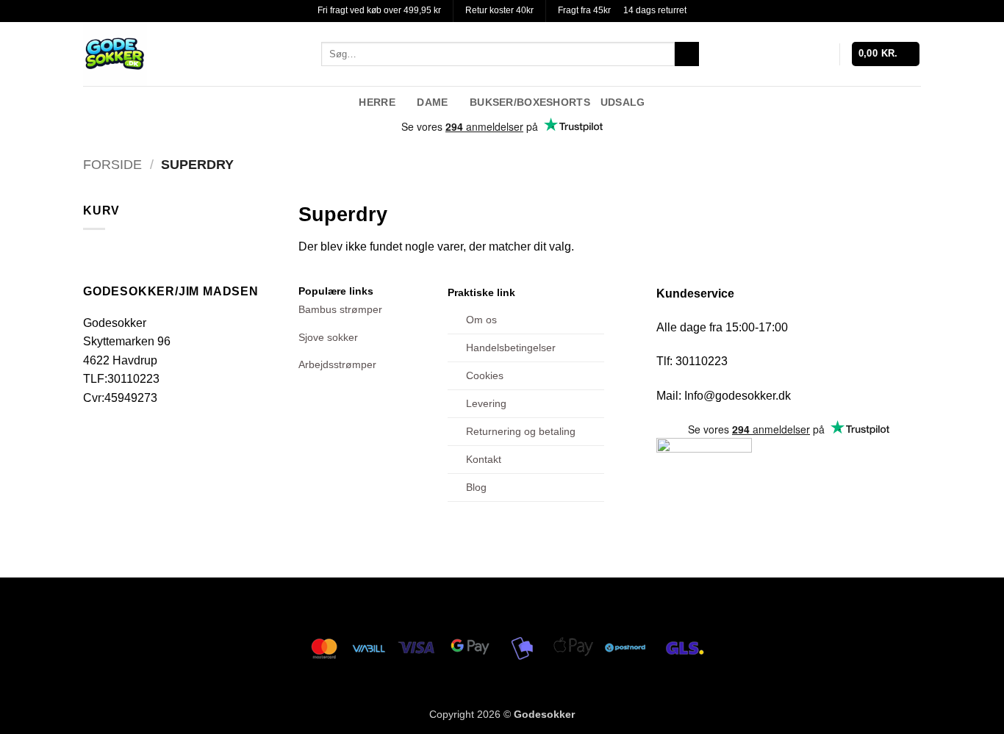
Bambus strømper (340, 309)
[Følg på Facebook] (873, 101)
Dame (432, 102)
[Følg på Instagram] (892, 101)
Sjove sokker (328, 337)
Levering (486, 403)
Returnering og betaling (520, 431)
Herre (377, 102)
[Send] (687, 54)
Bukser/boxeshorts (530, 102)
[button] (886, 54)
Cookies (484, 375)
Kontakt (483, 459)
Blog (476, 487)
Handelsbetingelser (511, 347)
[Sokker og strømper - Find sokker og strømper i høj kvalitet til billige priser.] (191, 54)
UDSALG (622, 102)
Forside (112, 164)
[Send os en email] (911, 101)
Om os (481, 319)
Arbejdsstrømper (337, 364)
